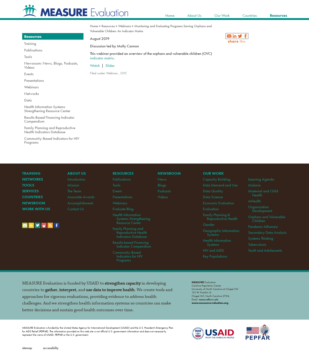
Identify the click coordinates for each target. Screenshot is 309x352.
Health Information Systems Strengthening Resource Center (131, 218)
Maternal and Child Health (263, 192)
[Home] (75, 14)
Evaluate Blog (123, 208)
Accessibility (51, 348)
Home (94, 26)
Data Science (213, 196)
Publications (122, 179)
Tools (116, 185)
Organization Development (260, 208)
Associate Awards (81, 196)
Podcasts (164, 190)
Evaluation (211, 208)
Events (117, 190)
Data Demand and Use (220, 185)
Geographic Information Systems (221, 232)
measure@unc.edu (209, 299)
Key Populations (215, 256)
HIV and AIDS (213, 250)
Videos (163, 196)
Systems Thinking (260, 238)
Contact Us (75, 208)
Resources (108, 26)
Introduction (76, 179)
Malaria (254, 185)
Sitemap (27, 348)
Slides (109, 65)
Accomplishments (80, 202)
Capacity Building (216, 179)
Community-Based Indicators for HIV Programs (128, 256)
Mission (73, 185)
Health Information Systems (217, 242)
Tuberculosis (257, 244)
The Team (74, 190)
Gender (208, 224)
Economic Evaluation (218, 202)
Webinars (124, 26)
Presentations (122, 196)
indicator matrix (102, 57)
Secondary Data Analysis (267, 232)
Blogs (162, 185)
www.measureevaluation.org (210, 303)
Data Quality (213, 190)
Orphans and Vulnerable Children (266, 218)
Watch (95, 65)
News (162, 179)
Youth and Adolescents (265, 250)
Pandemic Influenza (263, 226)
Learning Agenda (261, 179)
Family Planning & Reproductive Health (220, 216)
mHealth (254, 200)
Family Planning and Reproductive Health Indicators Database (130, 232)
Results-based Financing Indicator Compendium (132, 244)
